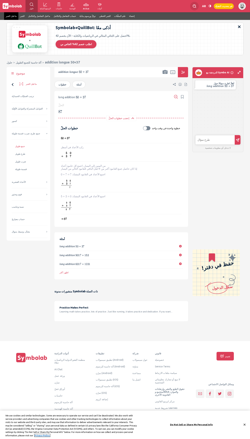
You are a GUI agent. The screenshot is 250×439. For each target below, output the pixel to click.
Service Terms (162, 366)
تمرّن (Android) (104, 373)
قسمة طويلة (21, 169)
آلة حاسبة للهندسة (63, 408)
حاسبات (58, 395)
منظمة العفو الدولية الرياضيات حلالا (69, 361)
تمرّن (57, 382)
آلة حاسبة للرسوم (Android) (110, 366)
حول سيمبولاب (139, 360)
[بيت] (31, 362)
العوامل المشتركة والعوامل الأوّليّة (27, 108)
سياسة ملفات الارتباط (166, 372)
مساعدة (136, 373)
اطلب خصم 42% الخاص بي (76, 44)
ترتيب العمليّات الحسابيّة (23, 96)
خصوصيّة (159, 360)
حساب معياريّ (18, 219)
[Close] (244, 424)
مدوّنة (135, 366)
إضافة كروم (102, 399)
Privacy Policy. (42, 435)
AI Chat (58, 369)
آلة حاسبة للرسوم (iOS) (108, 386)
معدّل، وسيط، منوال (21, 231)
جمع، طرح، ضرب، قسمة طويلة (26, 133)
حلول (9, 62)
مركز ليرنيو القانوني (165, 401)
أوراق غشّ (59, 389)
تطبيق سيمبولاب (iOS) (107, 379)
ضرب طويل (20, 161)
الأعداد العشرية (19, 182)
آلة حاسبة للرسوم (63, 402)
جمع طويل (20, 146)
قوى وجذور (17, 194)
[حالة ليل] (210, 6)
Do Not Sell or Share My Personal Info (191, 424)
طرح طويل (20, 154)
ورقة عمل (59, 375)
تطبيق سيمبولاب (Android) (110, 360)
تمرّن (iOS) (101, 392)
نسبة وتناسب (18, 207)
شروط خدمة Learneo (166, 408)
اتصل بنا (136, 379)
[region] (125, 425)
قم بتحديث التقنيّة (223, 6)
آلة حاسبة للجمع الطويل (28, 62)
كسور (14, 121)
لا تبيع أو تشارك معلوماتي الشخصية (167, 381)
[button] (165, 74)
